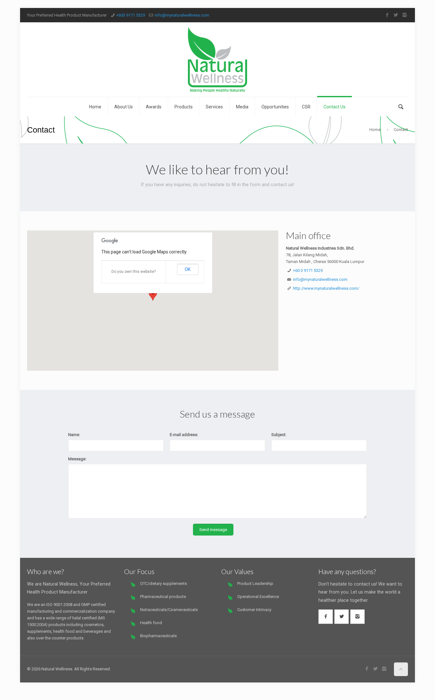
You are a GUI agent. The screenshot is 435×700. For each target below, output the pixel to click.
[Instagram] (404, 15)
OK (187, 269)
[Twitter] (396, 15)
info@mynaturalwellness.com (182, 15)
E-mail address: (184, 434)
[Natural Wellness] (217, 59)
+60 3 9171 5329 (308, 270)
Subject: (278, 434)
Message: (77, 458)
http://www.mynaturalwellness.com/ (326, 288)
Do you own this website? (133, 271)
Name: (74, 434)
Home (375, 129)
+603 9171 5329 (130, 15)
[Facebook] (387, 15)
